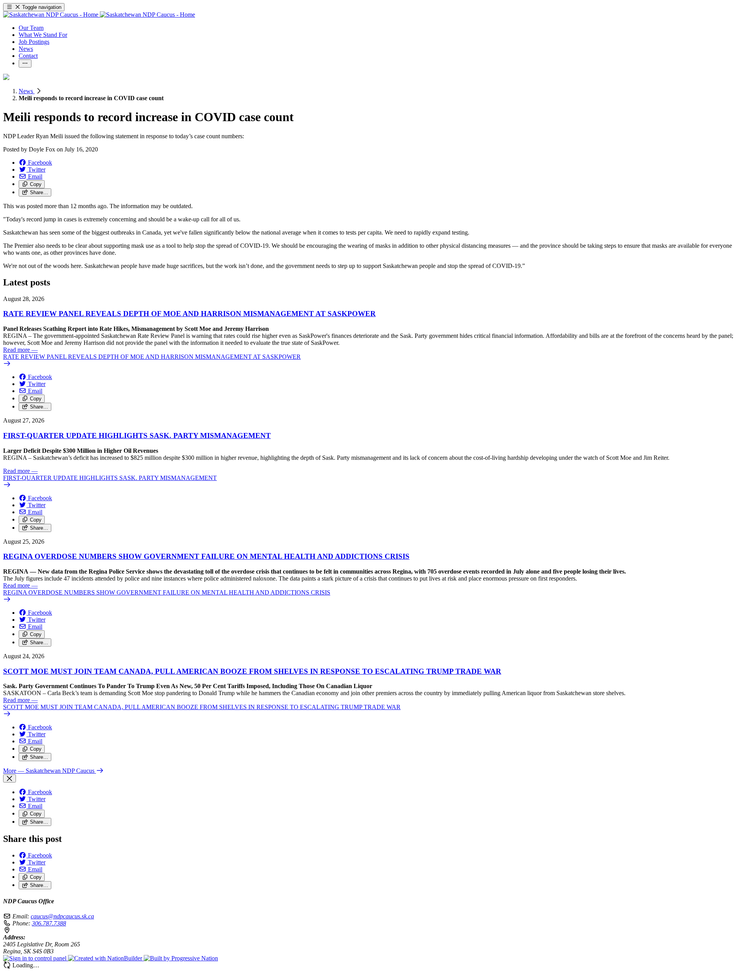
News (27, 91)
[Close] (9, 778)
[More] (25, 63)
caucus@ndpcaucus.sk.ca (62, 916)
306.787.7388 (49, 923)
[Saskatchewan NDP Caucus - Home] (99, 14)
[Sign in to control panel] (35, 958)
